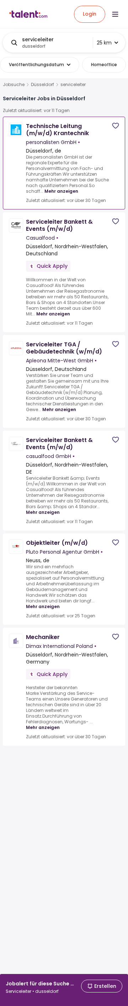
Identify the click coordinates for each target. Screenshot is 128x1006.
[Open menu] (115, 14)
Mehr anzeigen (61, 191)
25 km (104, 42)
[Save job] (115, 126)
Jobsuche (14, 84)
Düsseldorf (42, 84)
